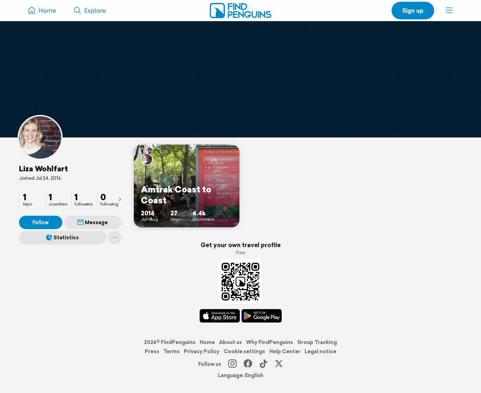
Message (96, 222)
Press (152, 351)
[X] (279, 364)
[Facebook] (248, 364)
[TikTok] (263, 364)
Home (207, 342)
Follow (40, 222)
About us (230, 342)
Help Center (284, 351)
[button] (449, 10)
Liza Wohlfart (43, 168)
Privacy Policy (201, 351)
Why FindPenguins (269, 342)
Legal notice (320, 351)
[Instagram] (232, 364)
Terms (171, 351)
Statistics (66, 237)
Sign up (413, 10)
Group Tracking (317, 342)
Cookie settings (244, 351)
